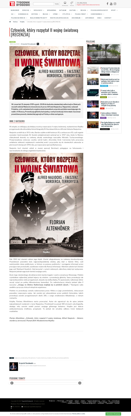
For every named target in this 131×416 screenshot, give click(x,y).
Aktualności (31, 358)
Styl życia (83, 402)
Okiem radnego (102, 402)
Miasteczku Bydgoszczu (59, 18)
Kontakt (108, 18)
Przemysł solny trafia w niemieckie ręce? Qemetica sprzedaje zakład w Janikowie (109, 92)
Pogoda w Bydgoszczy (99, 10)
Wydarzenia (51, 10)
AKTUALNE (62, 10)
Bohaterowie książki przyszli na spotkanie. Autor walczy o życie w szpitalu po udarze (110, 81)
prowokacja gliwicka (63, 358)
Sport (103, 401)
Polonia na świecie (114, 402)
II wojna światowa (41, 358)
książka (49, 358)
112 (109, 401)
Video (99, 18)
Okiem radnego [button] (96, 14)
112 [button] (12, 14)
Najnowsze (15, 10)
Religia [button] (45, 14)
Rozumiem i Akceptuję (113, 414)
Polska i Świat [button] (80, 14)
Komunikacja (23, 14)
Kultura (15, 21)
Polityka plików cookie (78, 413)
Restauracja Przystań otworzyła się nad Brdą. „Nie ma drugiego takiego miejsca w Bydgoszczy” (110, 70)
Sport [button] (113, 10)
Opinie (77, 402)
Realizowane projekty (38, 18)
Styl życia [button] (66, 14)
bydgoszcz (17, 358)
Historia (64, 402)
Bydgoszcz (52, 401)
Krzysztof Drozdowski (28, 44)
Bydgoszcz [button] (38, 10)
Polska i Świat (92, 402)
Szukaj (57, 4)
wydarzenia (24, 358)
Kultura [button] (72, 10)
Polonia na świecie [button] (18, 18)
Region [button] (83, 10)
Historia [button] (34, 14)
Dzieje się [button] (25, 10)
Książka (22, 21)
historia (54, 358)
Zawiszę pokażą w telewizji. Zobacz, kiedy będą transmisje (110, 114)
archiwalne (101, 403)
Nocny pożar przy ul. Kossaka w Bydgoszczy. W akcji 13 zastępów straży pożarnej (110, 104)
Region (83, 401)
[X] (38, 44)
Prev (11, 383)
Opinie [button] (55, 14)
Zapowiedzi (89, 18)
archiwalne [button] (76, 18)
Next (79, 383)
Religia (71, 402)
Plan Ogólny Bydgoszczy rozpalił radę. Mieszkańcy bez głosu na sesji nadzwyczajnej (110, 124)
